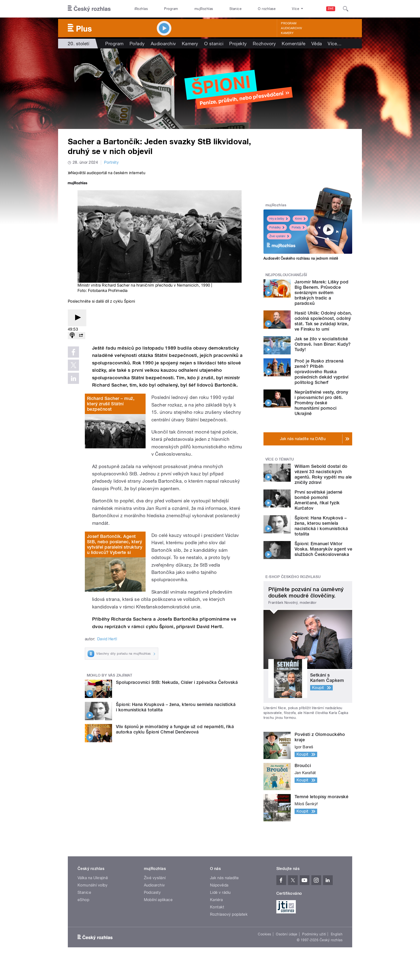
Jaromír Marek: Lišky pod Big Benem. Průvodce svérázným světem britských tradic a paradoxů (322, 292)
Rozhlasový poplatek (228, 914)
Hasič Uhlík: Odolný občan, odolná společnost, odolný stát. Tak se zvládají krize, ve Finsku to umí (323, 321)
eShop (83, 899)
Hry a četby (276, 218)
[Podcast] (72, 335)
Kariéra (216, 899)
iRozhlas (141, 9)
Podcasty (152, 892)
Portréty (111, 162)
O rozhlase (267, 9)
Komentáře (293, 43)
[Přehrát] (77, 317)
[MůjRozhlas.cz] (77, 183)
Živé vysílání (277, 236)
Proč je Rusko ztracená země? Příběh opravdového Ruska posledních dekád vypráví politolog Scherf (322, 371)
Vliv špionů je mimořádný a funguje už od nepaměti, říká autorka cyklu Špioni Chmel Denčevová (175, 729)
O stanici (213, 43)
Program (171, 9)
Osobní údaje (287, 934)
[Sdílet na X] (73, 365)
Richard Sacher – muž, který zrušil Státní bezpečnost (110, 404)
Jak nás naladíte (224, 878)
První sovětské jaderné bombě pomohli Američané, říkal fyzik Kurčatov (318, 500)
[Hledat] (345, 9)
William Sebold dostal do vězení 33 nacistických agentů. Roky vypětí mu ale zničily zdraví (323, 474)
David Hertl (107, 639)
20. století (78, 43)
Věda (316, 43)
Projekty (238, 43)
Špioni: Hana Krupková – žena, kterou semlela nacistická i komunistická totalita (321, 525)
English (336, 934)
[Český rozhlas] (89, 9)
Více (334, 43)
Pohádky (275, 227)
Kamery (287, 33)
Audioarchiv (291, 28)
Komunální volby (92, 885)
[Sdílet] (81, 335)
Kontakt (217, 907)
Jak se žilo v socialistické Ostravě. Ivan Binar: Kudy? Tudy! (322, 344)
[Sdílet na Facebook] (73, 352)
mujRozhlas (203, 9)
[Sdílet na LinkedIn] (73, 378)
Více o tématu (279, 459)
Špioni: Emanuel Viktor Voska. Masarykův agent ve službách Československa (323, 549)
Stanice (235, 9)
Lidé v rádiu (220, 892)
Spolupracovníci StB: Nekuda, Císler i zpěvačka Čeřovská (177, 682)
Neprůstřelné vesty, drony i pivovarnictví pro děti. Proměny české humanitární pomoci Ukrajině (321, 402)
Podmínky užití (314, 934)
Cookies (264, 934)
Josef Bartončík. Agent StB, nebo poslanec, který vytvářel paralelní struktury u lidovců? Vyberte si (114, 544)
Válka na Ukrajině (93, 878)
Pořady (137, 43)
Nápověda (219, 885)
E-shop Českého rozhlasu (293, 577)
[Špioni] (210, 88)
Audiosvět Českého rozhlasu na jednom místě (300, 258)
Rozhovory (264, 43)
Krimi (298, 218)
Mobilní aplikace (158, 899)
